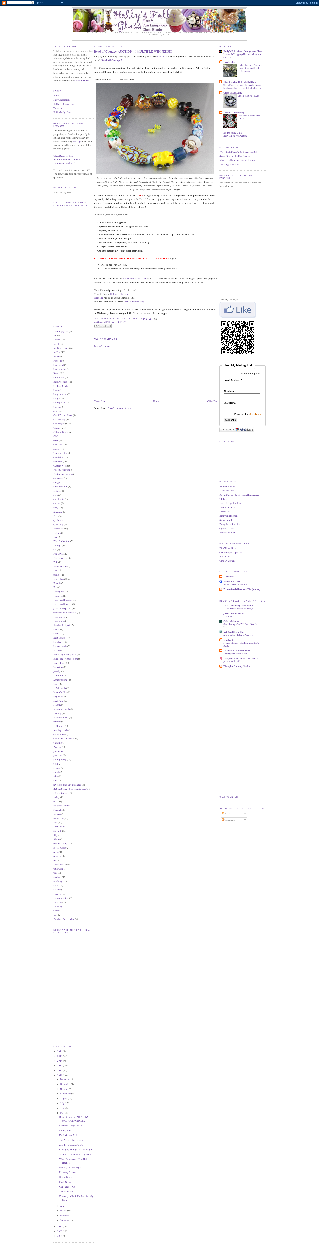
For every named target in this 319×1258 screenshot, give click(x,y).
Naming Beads (60, 730)
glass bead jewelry (62, 604)
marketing (58, 700)
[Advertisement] (121, 373)
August (64, 1098)
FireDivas (228, 576)
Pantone (57, 746)
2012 (60, 1070)
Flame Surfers (60, 566)
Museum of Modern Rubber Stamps (237, 160)
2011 (60, 1075)
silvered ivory (60, 843)
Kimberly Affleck (228, 486)
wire (55, 914)
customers (58, 478)
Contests (57, 444)
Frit (55, 587)
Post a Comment (102, 346)
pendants (57, 755)
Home (56, 95)
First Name (230, 391)
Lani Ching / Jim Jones (230, 503)
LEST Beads (59, 688)
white (56, 910)
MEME (57, 704)
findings (57, 545)
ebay (55, 507)
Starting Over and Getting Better (75, 1154)
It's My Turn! (65, 1130)
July (62, 1103)
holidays (57, 641)
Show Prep (58, 826)
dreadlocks (58, 499)
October (64, 1088)
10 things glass (60, 331)
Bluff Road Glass (227, 548)
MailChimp (255, 413)
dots (55, 495)
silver (56, 839)
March (63, 1210)
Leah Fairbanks (227, 507)
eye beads (58, 520)
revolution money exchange (67, 784)
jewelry (57, 671)
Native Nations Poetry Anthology (238, 608)
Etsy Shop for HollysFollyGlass (239, 82)
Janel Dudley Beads (233, 613)
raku (55, 776)
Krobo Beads (65, 1177)
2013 (60, 1065)
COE (55, 436)
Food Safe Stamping (233, 112)
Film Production (61, 541)
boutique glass (60, 402)
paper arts (58, 751)
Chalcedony (59, 419)
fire (54, 549)
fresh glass (58, 579)
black (56, 390)
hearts (56, 633)
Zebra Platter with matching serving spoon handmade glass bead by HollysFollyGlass (242, 86)
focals (56, 574)
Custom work (60, 465)
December (65, 1079)
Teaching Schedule (229, 164)
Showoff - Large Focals (70, 1125)
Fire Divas (58, 553)
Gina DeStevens (227, 560)
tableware (58, 868)
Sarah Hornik (226, 520)
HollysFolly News (62, 112)
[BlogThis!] (99, 326)
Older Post (212, 401)
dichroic (57, 490)
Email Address (233, 380)
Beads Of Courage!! (111, 60)
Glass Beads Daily (232, 92)
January (64, 1220)
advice (56, 339)
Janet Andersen (227, 490)
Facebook (58, 528)
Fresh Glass (65, 1181)
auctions (57, 360)
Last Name (230, 403)
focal (55, 570)
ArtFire (56, 352)
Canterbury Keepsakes (230, 552)
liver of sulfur (60, 692)
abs (55, 335)
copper (56, 448)
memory (57, 713)
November (65, 1084)
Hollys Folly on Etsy (63, 104)
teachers (57, 877)
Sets (55, 822)
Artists (56, 356)
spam (56, 851)
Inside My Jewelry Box (64, 654)
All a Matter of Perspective (235, 584)
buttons (57, 406)
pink (55, 763)
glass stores (59, 620)
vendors (57, 893)
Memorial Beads (61, 709)
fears (55, 536)
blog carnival (60, 394)
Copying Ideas (60, 453)
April (63, 1205)
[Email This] (95, 326)
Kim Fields (224, 511)
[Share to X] (102, 326)
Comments (229, 819)
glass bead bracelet (62, 600)
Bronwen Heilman (228, 515)
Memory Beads (60, 717)
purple (56, 772)
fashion (57, 532)
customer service (61, 469)
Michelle (98, 297)
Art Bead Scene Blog (234, 632)
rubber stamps (60, 793)
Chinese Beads (60, 432)
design (56, 482)
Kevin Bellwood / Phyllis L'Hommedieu (239, 494)
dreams (56, 503)
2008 (60, 1236)
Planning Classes (67, 1172)
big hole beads (60, 385)
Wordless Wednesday (63, 919)
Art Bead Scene (61, 348)
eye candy (58, 524)
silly (55, 835)
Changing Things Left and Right (75, 1149)
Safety (56, 797)
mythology (58, 725)
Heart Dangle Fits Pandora (235, 135)
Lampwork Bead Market (65, 163)
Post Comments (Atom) (119, 408)
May (62, 1112)
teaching (57, 881)
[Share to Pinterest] (110, 326)
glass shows (59, 616)
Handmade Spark (61, 625)
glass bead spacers (62, 608)
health (56, 629)
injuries (57, 650)
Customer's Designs (63, 474)
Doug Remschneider (229, 524)
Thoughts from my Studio (236, 666)
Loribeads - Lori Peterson (236, 650)
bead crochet (59, 369)
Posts (227, 813)
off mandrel (59, 734)
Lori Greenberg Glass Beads (238, 605)
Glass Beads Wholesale (64, 612)
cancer (56, 411)
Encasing (58, 511)
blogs (56, 398)
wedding (57, 906)
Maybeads (228, 639)
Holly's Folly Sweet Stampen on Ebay (242, 51)
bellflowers (58, 377)
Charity (57, 427)
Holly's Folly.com (119, 294)
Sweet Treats (59, 864)
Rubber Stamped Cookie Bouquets (70, 788)
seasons (57, 814)
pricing (57, 768)
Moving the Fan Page (70, 1167)
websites (57, 902)
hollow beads (60, 646)
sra (54, 860)
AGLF (56, 343)
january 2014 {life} (231, 661)
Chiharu (223, 498)
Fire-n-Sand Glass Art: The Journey (242, 589)
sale (55, 801)
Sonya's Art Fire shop (133, 301)
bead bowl (58, 364)
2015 (60, 1056)
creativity (58, 457)
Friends (57, 583)
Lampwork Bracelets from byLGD (241, 658)
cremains (57, 461)
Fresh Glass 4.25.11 (69, 1135)
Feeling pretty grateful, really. (236, 653)
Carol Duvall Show (62, 415)
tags (55, 872)
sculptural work (61, 805)
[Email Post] (155, 319)
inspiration (58, 663)
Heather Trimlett (227, 532)
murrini (57, 721)
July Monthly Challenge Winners (238, 634)
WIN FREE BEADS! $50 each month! (238, 151)
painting (57, 742)
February (65, 1215)
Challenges (59, 423)
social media (59, 847)
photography (59, 759)
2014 (60, 1060)
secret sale (58, 818)
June (62, 1108)
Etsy (55, 516)
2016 (60, 1051)
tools (55, 885)
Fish (55, 562)
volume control (61, 898)
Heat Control (59, 637)
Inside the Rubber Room (65, 658)
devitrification (60, 486)
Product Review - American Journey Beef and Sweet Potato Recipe (250, 67)
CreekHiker (229, 61)
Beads (56, 373)
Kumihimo (58, 675)
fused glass (58, 591)
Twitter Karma (66, 1191)
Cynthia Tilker (226, 528)
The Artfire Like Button (71, 1140)
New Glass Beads (61, 99)
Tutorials (57, 108)
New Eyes (228, 616)
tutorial (57, 889)
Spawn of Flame (231, 581)
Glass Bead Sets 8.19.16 (248, 95)
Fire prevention (61, 558)
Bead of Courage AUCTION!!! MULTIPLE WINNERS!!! (74, 1118)
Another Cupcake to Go (71, 1144)
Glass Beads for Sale (63, 155)
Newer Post (99, 401)
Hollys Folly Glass (232, 132)
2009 (60, 1231)
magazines (58, 696)
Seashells (58, 809)
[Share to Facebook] (106, 326)
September (65, 1093)
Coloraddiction (231, 621)
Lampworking (60, 679)
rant (55, 780)
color (56, 440)
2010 (60, 1226)
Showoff (57, 830)
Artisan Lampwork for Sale (66, 159)
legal (55, 684)
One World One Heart (64, 738)
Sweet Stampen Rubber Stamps (234, 156)
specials (57, 856)
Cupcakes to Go (67, 1186)
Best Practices (60, 381)
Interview (58, 667)
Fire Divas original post (134, 278)
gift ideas (58, 595)
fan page (77, 141)
